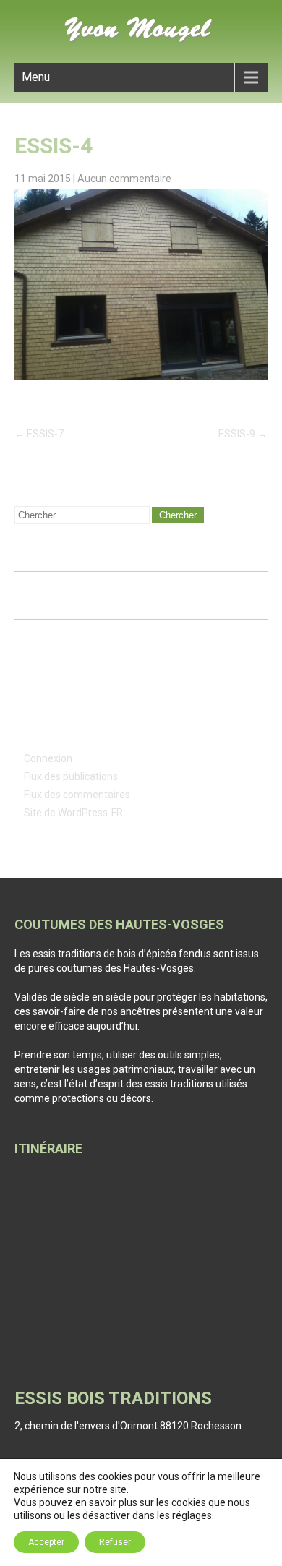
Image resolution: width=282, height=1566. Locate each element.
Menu (36, 77)
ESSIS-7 (39, 434)
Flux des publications (71, 776)
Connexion (48, 758)
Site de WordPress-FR (73, 812)
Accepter (46, 1542)
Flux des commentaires (77, 794)
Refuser (115, 1542)
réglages (192, 1515)
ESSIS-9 (243, 434)
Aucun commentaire (124, 178)
